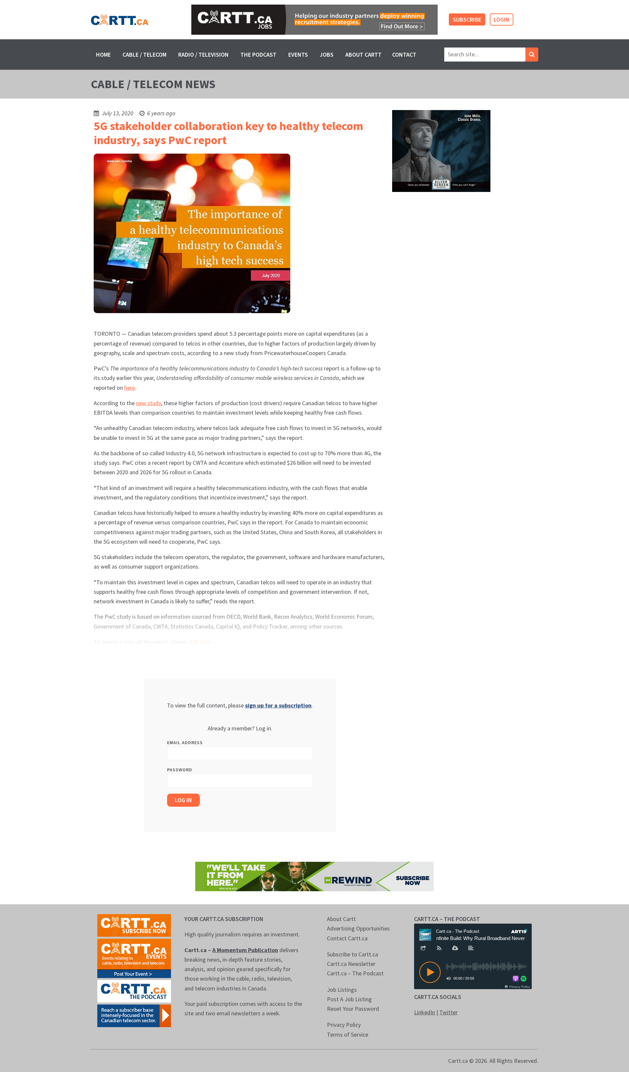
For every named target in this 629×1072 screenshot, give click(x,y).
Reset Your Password (353, 1008)
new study (148, 403)
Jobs (327, 54)
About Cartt (363, 54)
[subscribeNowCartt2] (134, 925)
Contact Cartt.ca (347, 938)
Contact (404, 54)
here (129, 387)
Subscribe (467, 19)
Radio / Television (203, 54)
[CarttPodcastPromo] (134, 990)
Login (501, 19)
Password (179, 770)
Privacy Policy (344, 1024)
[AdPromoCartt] (134, 1015)
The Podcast (258, 54)
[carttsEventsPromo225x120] (134, 957)
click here (199, 642)
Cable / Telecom (144, 54)
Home (103, 54)
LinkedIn (424, 1012)
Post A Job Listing (349, 999)
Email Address (185, 742)
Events (298, 54)
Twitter (448, 1012)
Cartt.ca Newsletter (351, 964)
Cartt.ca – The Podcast (355, 973)
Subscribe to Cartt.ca (352, 954)
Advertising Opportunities (358, 928)
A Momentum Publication (245, 950)
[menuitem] (103, 54)
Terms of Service (347, 1034)
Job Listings (342, 989)
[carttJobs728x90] (314, 20)
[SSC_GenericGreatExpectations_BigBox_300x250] (441, 150)
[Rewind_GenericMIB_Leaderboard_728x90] (314, 875)
